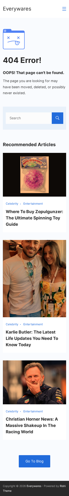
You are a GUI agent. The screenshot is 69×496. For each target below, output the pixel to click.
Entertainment (33, 203)
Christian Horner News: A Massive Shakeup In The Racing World (32, 425)
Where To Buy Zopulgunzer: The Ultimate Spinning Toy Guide (34, 218)
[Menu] (64, 9)
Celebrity (12, 203)
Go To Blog (34, 461)
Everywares (17, 9)
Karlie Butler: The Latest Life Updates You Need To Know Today (32, 338)
